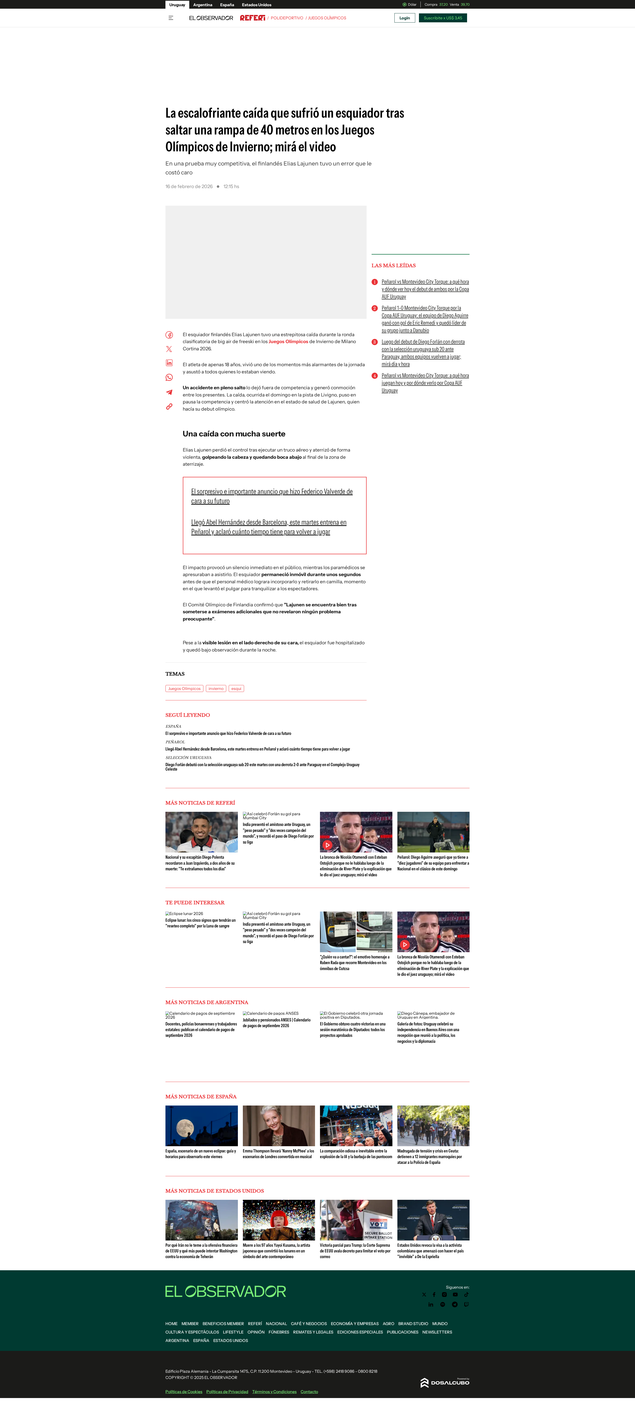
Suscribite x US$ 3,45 (443, 17)
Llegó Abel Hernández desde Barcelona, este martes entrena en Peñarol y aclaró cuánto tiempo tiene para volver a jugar (257, 749)
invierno (216, 688)
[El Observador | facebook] (434, 1295)
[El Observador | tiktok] (467, 1295)
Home (171, 1323)
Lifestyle (233, 1332)
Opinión (256, 1332)
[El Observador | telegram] (455, 1304)
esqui (236, 688)
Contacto (309, 1391)
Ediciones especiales (360, 1332)
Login (405, 17)
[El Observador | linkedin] (431, 1304)
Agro (388, 1323)
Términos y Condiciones (274, 1391)
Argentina (202, 4)
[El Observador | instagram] (444, 1295)
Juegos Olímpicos (289, 341)
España (227, 4)
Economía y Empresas (355, 1323)
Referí (255, 1323)
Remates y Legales (313, 1332)
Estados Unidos (256, 4)
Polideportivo (287, 18)
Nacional (276, 1323)
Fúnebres (279, 1332)
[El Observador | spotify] (443, 1304)
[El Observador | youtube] (455, 1295)
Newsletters (437, 1332)
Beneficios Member (223, 1323)
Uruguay (177, 4)
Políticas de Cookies (183, 1391)
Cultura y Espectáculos (192, 1332)
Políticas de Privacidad (227, 1391)
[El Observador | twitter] (424, 1295)
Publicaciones (402, 1332)
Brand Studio (413, 1323)
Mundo (440, 1323)
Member (190, 1323)
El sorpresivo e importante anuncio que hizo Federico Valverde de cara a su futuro (228, 733)
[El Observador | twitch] (467, 1304)
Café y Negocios (309, 1323)
